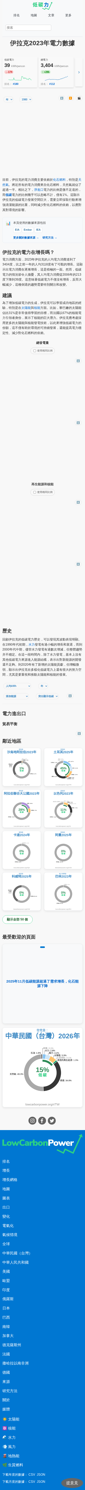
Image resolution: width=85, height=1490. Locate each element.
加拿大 (8, 1336)
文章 (51, 15)
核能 (37, 307)
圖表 (6, 1198)
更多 (68, 15)
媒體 (6, 1409)
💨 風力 (9, 1447)
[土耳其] (63, 767)
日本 (6, 1308)
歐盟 (6, 1281)
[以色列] (63, 808)
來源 (6, 1382)
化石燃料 (59, 179)
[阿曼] (63, 850)
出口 (6, 1207)
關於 (6, 1400)
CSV (31, 1474)
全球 (6, 1244)
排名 (16, 15)
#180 (15, 84)
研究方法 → (49, 237)
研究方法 (9, 1391)
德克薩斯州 (11, 1345)
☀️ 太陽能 (10, 1419)
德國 (6, 1372)
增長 (6, 1170)
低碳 (9, 194)
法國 (6, 1354)
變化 (6, 1216)
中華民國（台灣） (17, 1253)
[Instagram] (32, 1123)
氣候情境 (9, 1235)
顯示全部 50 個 (17, 919)
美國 (6, 1271)
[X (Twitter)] (52, 1123)
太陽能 (26, 307)
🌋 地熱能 (10, 1456)
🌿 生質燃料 (12, 1465)
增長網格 (9, 1180)
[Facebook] (42, 1123)
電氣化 (8, 1226)
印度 (6, 1290)
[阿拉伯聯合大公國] (21, 808)
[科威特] (21, 891)
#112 (52, 84)
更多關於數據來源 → (26, 237)
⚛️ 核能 (9, 1428)
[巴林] (63, 891)
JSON (41, 1474)
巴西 (6, 1317)
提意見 (72, 1483)
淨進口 (38, 189)
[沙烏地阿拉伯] (21, 767)
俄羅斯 (8, 1299)
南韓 (6, 1327)
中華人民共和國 (15, 1262)
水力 (31, 644)
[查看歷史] (19, 78)
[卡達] (21, 850)
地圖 (34, 15)
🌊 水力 (9, 1437)
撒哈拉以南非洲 (15, 1363)
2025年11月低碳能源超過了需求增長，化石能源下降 (42, 983)
